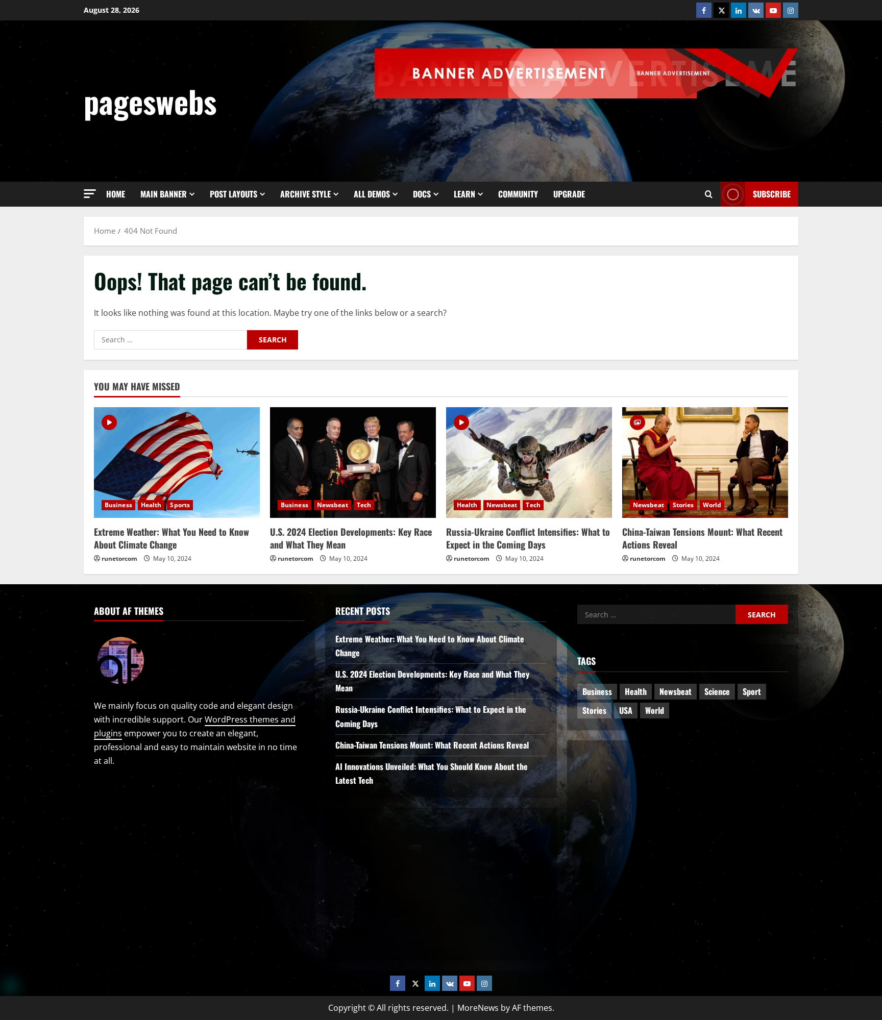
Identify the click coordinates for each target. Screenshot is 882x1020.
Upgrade (569, 194)
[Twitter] (721, 10)
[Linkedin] (738, 10)
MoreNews (478, 1007)
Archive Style (305, 194)
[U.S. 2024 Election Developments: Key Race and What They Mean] (353, 462)
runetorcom (119, 558)
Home (115, 194)
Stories (683, 505)
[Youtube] (773, 10)
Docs (422, 194)
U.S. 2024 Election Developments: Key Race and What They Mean (351, 538)
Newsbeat (332, 505)
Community (518, 194)
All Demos (372, 194)
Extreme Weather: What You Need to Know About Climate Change (171, 538)
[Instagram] (790, 10)
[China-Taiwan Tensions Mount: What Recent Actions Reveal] (705, 462)
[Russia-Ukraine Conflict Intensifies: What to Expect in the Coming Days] (529, 462)
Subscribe (772, 194)
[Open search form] (709, 194)
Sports (180, 505)
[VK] (756, 10)
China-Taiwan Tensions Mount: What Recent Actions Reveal (702, 538)
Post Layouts (233, 194)
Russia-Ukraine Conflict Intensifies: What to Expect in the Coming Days (528, 538)
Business (118, 505)
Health (151, 505)
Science (717, 691)
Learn (464, 194)
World (712, 505)
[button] (90, 193)
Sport (752, 691)
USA (625, 710)
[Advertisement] (612, 127)
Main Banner (163, 194)
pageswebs (150, 100)
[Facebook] (704, 10)
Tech (364, 505)
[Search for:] (170, 340)
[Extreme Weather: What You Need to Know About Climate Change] (177, 462)
